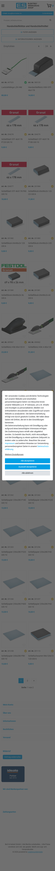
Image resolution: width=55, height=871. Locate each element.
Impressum (10, 443)
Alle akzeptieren (27, 461)
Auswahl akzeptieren (27, 467)
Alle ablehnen (27, 473)
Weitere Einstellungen (14, 454)
